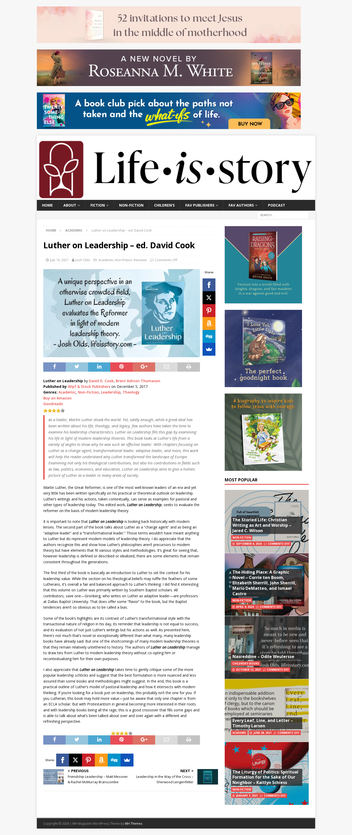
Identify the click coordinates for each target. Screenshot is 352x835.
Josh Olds (83, 260)
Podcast (276, 205)
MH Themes (133, 823)
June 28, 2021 (263, 733)
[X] (209, 297)
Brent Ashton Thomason (138, 380)
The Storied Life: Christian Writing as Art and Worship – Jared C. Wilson (261, 525)
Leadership (111, 392)
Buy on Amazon (57, 398)
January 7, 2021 (247, 795)
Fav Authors (241, 205)
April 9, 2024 (245, 607)
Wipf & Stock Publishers (89, 386)
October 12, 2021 (248, 669)
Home (47, 205)
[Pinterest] (209, 310)
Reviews (140, 260)
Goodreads (53, 403)
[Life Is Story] (176, 196)
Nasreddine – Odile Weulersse (263, 656)
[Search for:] (283, 214)
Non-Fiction (131, 205)
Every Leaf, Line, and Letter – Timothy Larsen (262, 723)
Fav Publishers (199, 205)
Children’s (164, 205)
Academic (105, 260)
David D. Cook (101, 380)
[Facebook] (209, 284)
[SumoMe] (209, 349)
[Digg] (209, 336)
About (69, 205)
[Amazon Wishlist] (209, 323)
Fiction (97, 205)
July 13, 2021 (59, 260)
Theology (131, 392)
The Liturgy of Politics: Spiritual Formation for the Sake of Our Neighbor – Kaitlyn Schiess (265, 777)
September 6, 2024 (249, 544)
